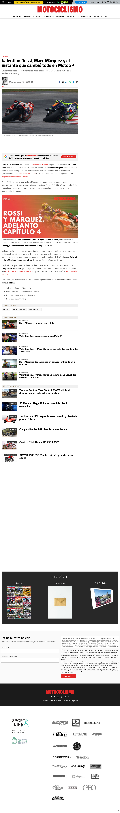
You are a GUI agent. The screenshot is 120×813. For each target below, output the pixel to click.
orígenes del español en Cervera (15, 176)
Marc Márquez (34, 309)
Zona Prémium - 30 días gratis (30, 2)
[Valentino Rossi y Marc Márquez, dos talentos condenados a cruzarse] (9, 350)
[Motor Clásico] (60, 734)
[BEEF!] (73, 787)
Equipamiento (84, 16)
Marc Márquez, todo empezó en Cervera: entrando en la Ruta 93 (47, 363)
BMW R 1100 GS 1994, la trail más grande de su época (46, 456)
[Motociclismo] (60, 9)
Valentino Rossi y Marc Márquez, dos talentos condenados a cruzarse (48, 350)
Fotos (104, 16)
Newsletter (51, 2)
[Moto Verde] (97, 734)
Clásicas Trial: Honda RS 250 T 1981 (39, 442)
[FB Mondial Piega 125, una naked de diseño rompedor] (9, 406)
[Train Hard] (95, 776)
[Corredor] (61, 757)
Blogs (96, 16)
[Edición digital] (101, 598)
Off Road (60, 16)
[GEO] (89, 787)
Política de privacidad (55, 701)
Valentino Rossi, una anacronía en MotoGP (40, 336)
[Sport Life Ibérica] (20, 723)
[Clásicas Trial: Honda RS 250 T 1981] (9, 445)
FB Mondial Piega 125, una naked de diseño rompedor (43, 404)
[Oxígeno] (79, 776)
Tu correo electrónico (9, 656)
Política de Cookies (101, 645)
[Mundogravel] (58, 798)
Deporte (27, 16)
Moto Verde (12, 442)
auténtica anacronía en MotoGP (18, 271)
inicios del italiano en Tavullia (24, 173)
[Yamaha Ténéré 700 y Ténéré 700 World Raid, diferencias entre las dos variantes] (9, 393)
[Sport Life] (76, 746)
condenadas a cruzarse (39, 164)
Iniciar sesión (94, 2)
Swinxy (4, 86)
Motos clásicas (10, 455)
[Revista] (19, 602)
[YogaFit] (78, 766)
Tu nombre (5, 647)
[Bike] (60, 776)
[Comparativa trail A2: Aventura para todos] (9, 432)
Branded (13, 390)
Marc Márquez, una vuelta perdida (36, 323)
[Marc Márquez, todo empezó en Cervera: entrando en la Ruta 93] (9, 363)
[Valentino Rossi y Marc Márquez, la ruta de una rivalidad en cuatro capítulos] (9, 376)
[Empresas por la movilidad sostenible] (19, 740)
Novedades (49, 16)
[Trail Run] (59, 766)
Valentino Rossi (19, 309)
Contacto (45, 701)
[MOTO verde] (64, 2)
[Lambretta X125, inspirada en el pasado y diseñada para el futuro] (9, 419)
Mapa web (74, 701)
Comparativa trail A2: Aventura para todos (43, 429)
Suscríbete (81, 2)
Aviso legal (67, 701)
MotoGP (17, 16)
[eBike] (58, 788)
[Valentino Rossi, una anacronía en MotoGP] (9, 337)
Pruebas (37, 16)
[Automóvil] (80, 734)
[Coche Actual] (76, 723)
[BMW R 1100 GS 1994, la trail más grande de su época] (9, 458)
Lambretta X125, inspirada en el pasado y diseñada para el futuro (48, 417)
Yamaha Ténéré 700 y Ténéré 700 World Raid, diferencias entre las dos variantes (44, 391)
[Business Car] (92, 723)
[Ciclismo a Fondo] (95, 766)
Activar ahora (68, 157)
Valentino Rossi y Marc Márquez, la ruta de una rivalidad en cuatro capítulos (47, 376)
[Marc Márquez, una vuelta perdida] (9, 324)
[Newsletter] (60, 602)
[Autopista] (60, 723)
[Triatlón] (82, 757)
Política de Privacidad (85, 645)
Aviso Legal (73, 645)
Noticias (71, 16)
